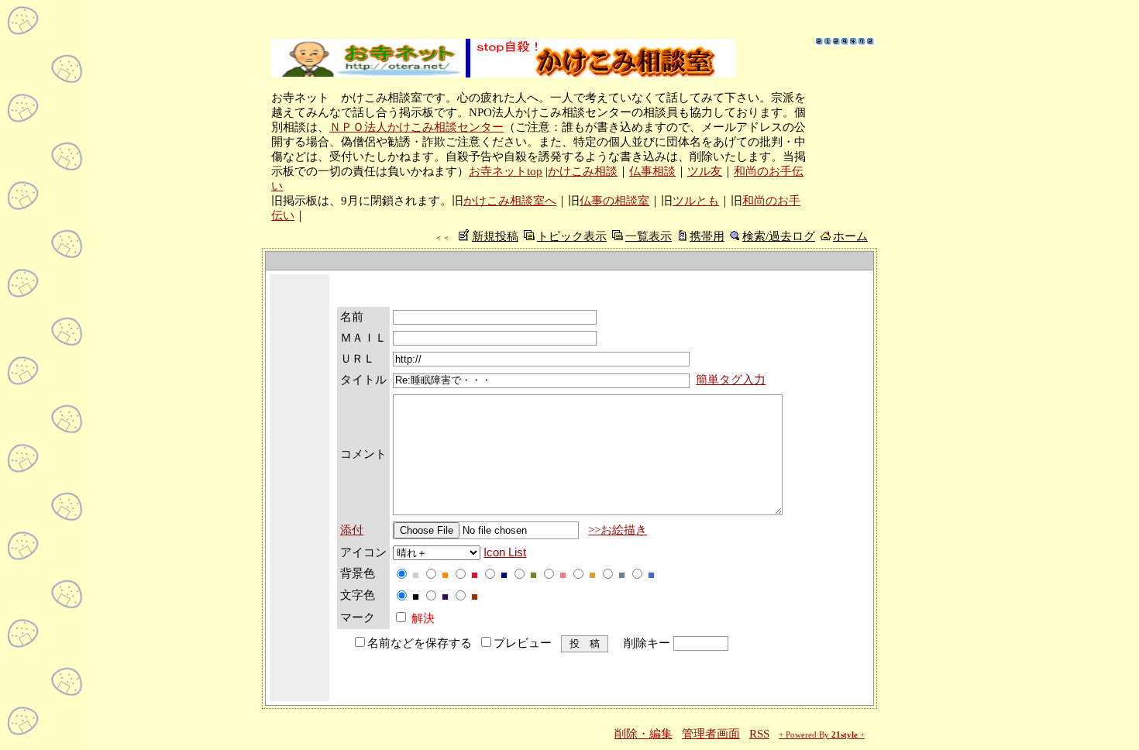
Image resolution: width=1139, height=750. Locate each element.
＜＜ (442, 237)
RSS (759, 734)
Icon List (504, 552)
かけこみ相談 (583, 171)
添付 (351, 530)
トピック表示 (572, 236)
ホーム (850, 236)
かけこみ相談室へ (509, 200)
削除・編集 (643, 734)
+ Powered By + (822, 735)
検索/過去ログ (778, 236)
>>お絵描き (617, 530)
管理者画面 (711, 734)
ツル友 (704, 171)
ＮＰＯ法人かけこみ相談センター (416, 127)
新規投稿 (495, 236)
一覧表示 (648, 236)
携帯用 (707, 236)
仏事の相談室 (614, 200)
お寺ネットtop (505, 171)
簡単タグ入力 (731, 379)
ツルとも (696, 200)
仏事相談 (652, 171)
